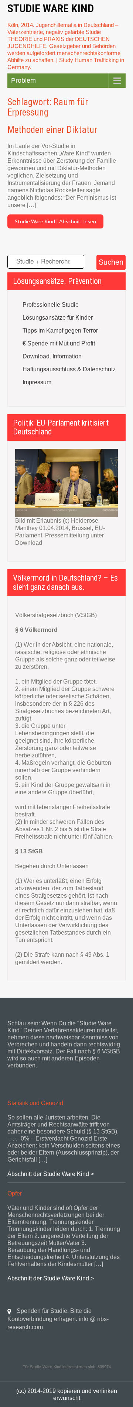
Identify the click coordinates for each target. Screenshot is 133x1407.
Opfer (14, 1193)
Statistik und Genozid (35, 1103)
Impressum (37, 382)
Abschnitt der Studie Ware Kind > (50, 1174)
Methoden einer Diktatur (52, 129)
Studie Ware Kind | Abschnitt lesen (55, 221)
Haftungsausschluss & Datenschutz (69, 369)
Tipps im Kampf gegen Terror (60, 330)
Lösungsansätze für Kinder (58, 317)
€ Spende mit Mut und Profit (59, 343)
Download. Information (52, 356)
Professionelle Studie (51, 305)
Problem (23, 80)
